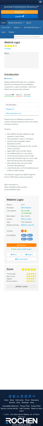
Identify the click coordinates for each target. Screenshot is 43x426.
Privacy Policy (25, 406)
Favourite (8, 95)
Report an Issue (36, 408)
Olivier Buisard (26, 207)
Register (12, 32)
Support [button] (17, 27)
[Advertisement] (21, 314)
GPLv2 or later (26, 219)
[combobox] (28, 36)
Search (28, 23)
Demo (14, 254)
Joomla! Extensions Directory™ (21, 6)
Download (19, 12)
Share (26, 95)
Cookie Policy (36, 406)
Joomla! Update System (24, 249)
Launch (18, 16)
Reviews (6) (10, 109)
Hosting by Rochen (21, 425)
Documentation (22, 259)
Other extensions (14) (13, 113)
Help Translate (25, 408)
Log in (3, 32)
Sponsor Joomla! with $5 (9, 408)
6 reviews (7, 48)
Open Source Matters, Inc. (23, 414)
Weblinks (9, 78)
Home (3, 23)
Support (30, 254)
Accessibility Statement (11, 406)
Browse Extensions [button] (15, 23)
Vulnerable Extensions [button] (32, 27)
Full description (11, 105)
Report (18, 95)
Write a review (22, 286)
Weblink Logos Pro (27, 225)
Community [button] (5, 27)
